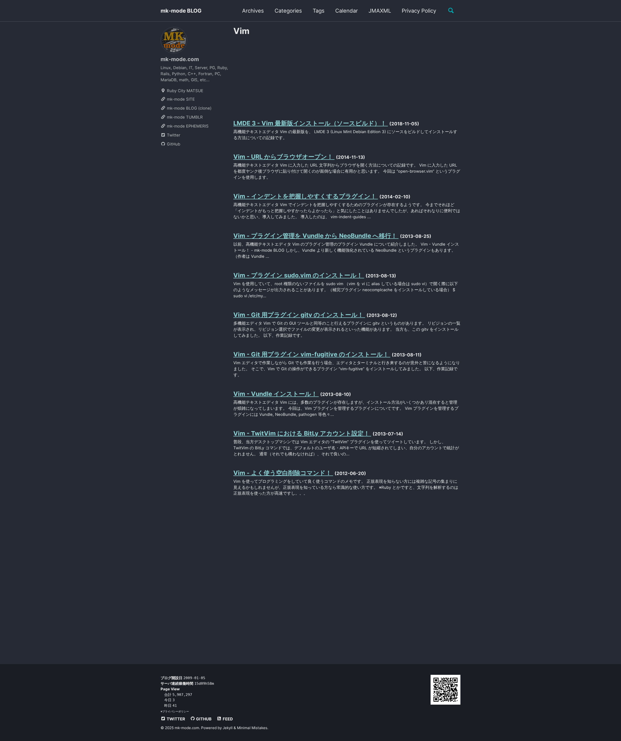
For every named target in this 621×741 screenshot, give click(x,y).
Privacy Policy (419, 11)
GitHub (173, 144)
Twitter (173, 135)
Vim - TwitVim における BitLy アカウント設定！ (302, 433)
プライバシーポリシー (175, 711)
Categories (288, 11)
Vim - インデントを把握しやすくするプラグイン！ (305, 196)
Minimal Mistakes (252, 727)
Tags (319, 11)
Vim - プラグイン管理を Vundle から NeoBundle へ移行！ (316, 235)
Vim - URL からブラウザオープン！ (284, 156)
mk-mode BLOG (181, 11)
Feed (227, 718)
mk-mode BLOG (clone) (189, 108)
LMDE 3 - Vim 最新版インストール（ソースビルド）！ (310, 123)
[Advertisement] (346, 73)
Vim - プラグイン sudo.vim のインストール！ (298, 275)
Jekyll (228, 727)
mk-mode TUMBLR (184, 117)
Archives (253, 11)
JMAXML (379, 11)
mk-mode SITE (180, 99)
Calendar (346, 11)
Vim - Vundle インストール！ (276, 393)
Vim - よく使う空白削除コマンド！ (283, 472)
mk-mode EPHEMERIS (187, 126)
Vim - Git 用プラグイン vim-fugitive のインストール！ (311, 354)
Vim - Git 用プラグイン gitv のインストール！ (299, 314)
